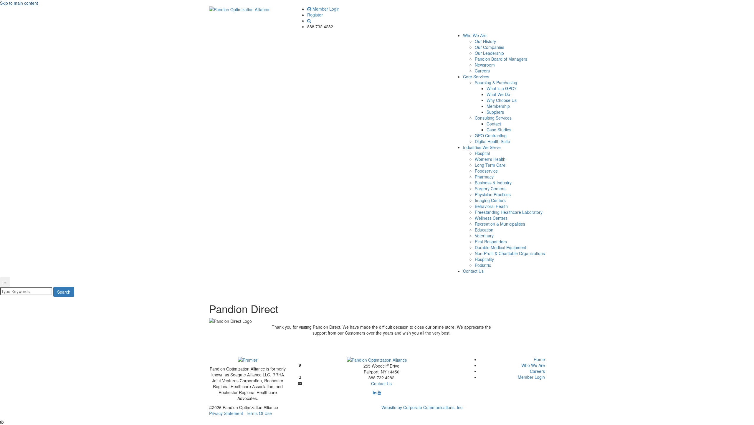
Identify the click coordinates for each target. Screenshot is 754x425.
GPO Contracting (491, 135)
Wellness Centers (491, 218)
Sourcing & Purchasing (496, 82)
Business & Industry (493, 183)
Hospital (482, 153)
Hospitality (484, 259)
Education (484, 230)
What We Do (498, 94)
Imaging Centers (490, 200)
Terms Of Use (259, 413)
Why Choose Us (502, 100)
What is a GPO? (502, 88)
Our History (485, 41)
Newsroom (485, 65)
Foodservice (486, 171)
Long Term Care (490, 165)
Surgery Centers (490, 188)
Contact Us (473, 271)
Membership (498, 106)
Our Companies (489, 47)
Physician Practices (493, 194)
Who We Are (475, 35)
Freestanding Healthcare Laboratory (509, 212)
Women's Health (490, 159)
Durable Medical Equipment (500, 247)
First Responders (491, 241)
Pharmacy (484, 177)
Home (539, 359)
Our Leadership (489, 53)
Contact (494, 124)
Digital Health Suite (492, 141)
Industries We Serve (482, 147)
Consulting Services (493, 118)
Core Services (476, 77)
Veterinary (484, 236)
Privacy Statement (226, 413)
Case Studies (499, 130)
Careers (482, 71)
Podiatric (483, 265)
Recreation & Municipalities (500, 224)
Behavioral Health (491, 206)
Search (63, 292)
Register (315, 15)
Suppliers (495, 112)
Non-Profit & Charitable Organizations (510, 253)
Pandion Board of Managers (501, 59)
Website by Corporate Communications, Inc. (422, 407)
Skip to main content (19, 3)
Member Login (325, 9)
